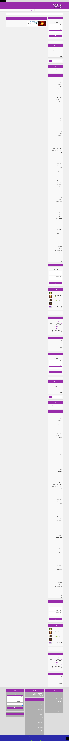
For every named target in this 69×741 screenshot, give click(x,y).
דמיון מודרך (54, 10)
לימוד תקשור (41, 707)
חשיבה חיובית (38, 10)
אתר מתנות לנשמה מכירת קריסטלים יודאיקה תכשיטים (35, 733)
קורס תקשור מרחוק (40, 722)
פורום (61, 695)
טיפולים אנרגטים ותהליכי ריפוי (33, 22)
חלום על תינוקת (60, 342)
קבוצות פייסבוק (60, 703)
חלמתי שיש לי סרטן (59, 340)
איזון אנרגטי (41, 717)
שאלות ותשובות (60, 701)
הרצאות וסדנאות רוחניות (35, 21)
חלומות (42, 10)
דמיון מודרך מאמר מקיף (39, 714)
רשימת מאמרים (60, 696)
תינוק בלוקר (60, 347)
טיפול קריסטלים (31, 10)
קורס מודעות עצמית (40, 725)
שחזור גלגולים (19, 10)
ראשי (58, 10)
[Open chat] (67, 738)
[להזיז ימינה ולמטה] (1, 1)
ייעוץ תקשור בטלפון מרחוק (39, 720)
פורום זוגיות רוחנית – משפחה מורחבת (57, 50)
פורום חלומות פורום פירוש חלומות (57, 52)
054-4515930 (34, 694)
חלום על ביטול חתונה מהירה (58, 345)
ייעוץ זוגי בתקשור (40, 719)
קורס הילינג (41, 712)
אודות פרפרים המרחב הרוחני (58, 698)
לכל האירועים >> (56, 69)
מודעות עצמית (25, 10)
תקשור (14, 10)
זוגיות (46, 10)
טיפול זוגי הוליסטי (40, 727)
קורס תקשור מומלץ (40, 709)
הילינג (49, 10)
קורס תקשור (41, 706)
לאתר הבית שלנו (60, 693)
